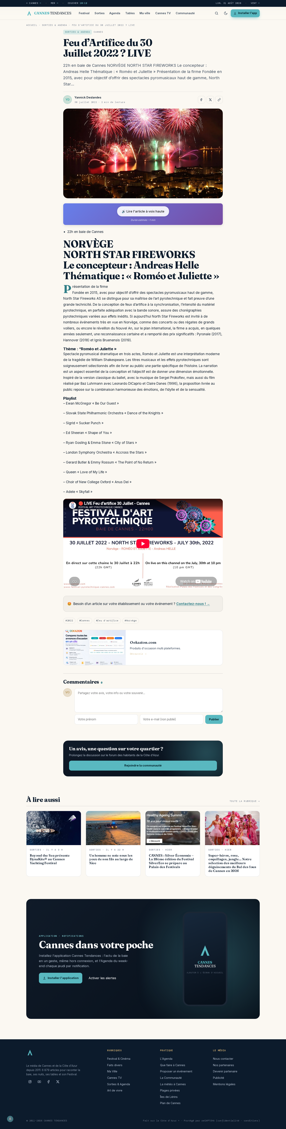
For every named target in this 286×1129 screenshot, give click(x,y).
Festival (84, 13)
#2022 (69, 620)
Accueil (31, 25)
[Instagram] (30, 1083)
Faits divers (114, 1065)
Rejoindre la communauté (143, 765)
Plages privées (170, 1090)
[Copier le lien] (219, 99)
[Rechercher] (216, 13)
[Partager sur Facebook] (201, 99)
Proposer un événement (176, 1071)
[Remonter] (278, 1124)
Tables (130, 13)
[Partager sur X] (210, 99)
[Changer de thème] (226, 13)
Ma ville (144, 13)
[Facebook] (48, 1083)
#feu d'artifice (107, 620)
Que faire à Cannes (172, 1065)
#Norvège (131, 620)
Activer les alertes (102, 978)
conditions (251, 1120)
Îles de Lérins (169, 1096)
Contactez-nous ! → (193, 604)
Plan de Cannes (170, 1103)
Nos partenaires (223, 1065)
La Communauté (171, 1077)
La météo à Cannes (173, 1084)
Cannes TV (163, 13)
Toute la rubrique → (245, 801)
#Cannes (84, 620)
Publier (214, 719)
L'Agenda (166, 1058)
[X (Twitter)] (57, 1083)
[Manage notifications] (10, 1119)
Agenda (114, 13)
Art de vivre (114, 1090)
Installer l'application (63, 978)
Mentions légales (224, 1084)
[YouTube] (39, 1083)
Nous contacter (223, 1058)
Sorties (99, 13)
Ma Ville (112, 1071)
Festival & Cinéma (118, 1058)
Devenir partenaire (225, 1071)
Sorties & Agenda (54, 25)
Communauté (185, 13)
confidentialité (229, 1120)
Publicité (218, 1077)
